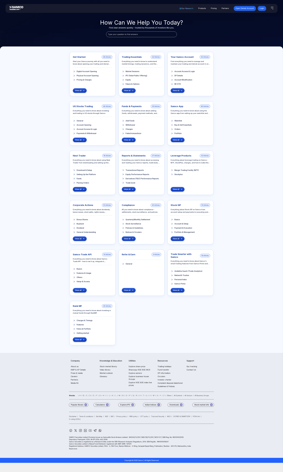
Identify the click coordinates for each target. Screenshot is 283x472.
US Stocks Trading (83, 106)
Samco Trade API (82, 254)
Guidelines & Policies (166, 386)
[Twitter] (76, 432)
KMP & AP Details (78, 370)
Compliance (128, 205)
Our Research (187, 8)
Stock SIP (176, 205)
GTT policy (144, 416)
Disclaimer (72, 416)
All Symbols (178, 395)
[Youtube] (90, 432)
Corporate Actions (83, 205)
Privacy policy (121, 416)
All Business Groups (202, 395)
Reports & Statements (134, 155)
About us (74, 366)
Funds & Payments (132, 106)
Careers (74, 376)
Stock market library (108, 366)
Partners (225, 8)
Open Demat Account (245, 8)
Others (169, 395)
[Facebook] (71, 432)
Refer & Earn (128, 254)
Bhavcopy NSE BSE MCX (139, 370)
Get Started (79, 57)
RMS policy (133, 416)
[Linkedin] (85, 432)
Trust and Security (157, 416)
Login (262, 8)
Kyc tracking (192, 366)
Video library (105, 370)
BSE (112, 416)
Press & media (77, 373)
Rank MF (77, 306)
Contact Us (191, 370)
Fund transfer (163, 370)
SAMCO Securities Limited (78, 437)
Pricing (214, 8)
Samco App (177, 106)
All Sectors (188, 395)
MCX (169, 416)
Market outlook (106, 373)
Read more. (73, 449)
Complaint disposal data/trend (170, 383)
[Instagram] (81, 432)
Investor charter (164, 380)
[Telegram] (95, 432)
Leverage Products (181, 155)
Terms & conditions (86, 416)
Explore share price (137, 366)
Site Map (99, 416)
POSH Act (196, 416)
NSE (106, 416)
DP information (164, 373)
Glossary (103, 376)
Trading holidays (164, 366)
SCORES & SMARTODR (181, 416)
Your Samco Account (182, 57)
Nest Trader (79, 155)
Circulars (161, 376)
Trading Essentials (132, 57)
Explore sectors (135, 373)
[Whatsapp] (100, 432)
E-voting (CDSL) (75, 419)
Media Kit (74, 383)
